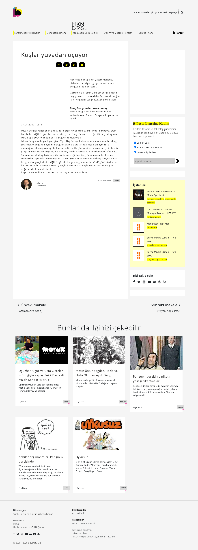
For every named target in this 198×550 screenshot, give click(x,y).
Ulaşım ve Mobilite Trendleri (118, 32)
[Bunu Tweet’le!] (66, 64)
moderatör (152, 227)
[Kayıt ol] (178, 161)
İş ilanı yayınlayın (79, 533)
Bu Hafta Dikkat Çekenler (149, 147)
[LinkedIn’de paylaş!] (74, 64)
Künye (16, 523)
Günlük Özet (143, 142)
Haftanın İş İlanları (146, 152)
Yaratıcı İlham (146, 32)
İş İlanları (178, 32)
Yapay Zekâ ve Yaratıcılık (85, 32)
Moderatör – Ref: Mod (158, 223)
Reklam (75, 523)
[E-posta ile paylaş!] (82, 64)
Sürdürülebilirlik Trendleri (27, 32)
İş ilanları (139, 185)
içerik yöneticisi (154, 217)
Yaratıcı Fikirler (79, 513)
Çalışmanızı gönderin (82, 529)
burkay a (39, 183)
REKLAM (123, 401)
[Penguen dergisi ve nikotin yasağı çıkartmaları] (156, 352)
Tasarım (83, 523)
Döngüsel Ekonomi (56, 32)
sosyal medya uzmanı (157, 245)
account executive (155, 199)
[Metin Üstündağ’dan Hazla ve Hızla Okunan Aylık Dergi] (99, 350)
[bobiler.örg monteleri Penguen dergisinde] (41, 433)
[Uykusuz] (99, 433)
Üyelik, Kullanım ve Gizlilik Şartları (29, 527)
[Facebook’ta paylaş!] (59, 64)
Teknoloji (93, 523)
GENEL (116, 180)
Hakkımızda (18, 520)
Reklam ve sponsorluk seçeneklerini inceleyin (93, 536)
